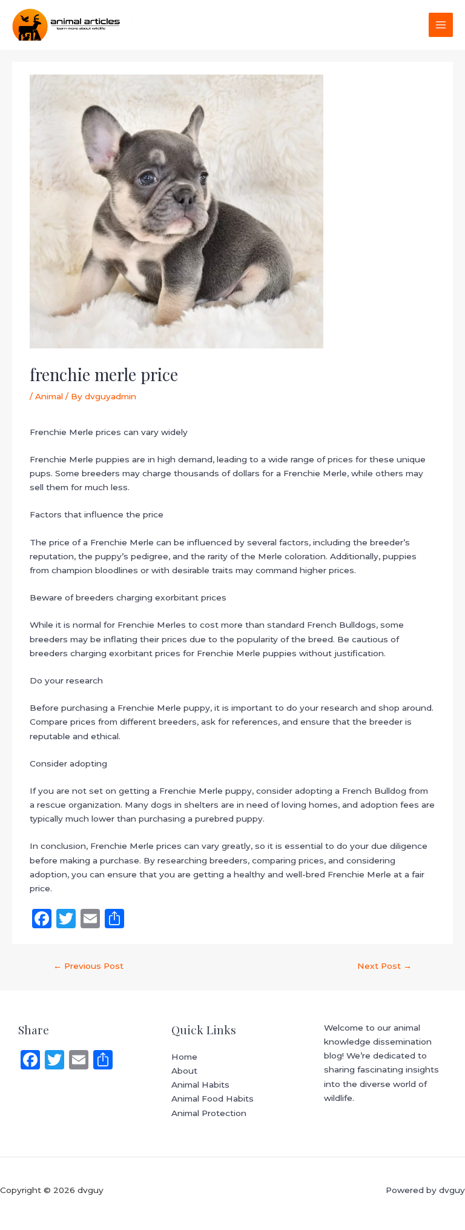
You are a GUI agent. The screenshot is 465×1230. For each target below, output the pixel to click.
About (184, 1070)
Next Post (384, 966)
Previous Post (88, 966)
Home (184, 1057)
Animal (49, 396)
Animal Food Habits (212, 1098)
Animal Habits (200, 1084)
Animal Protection (208, 1113)
